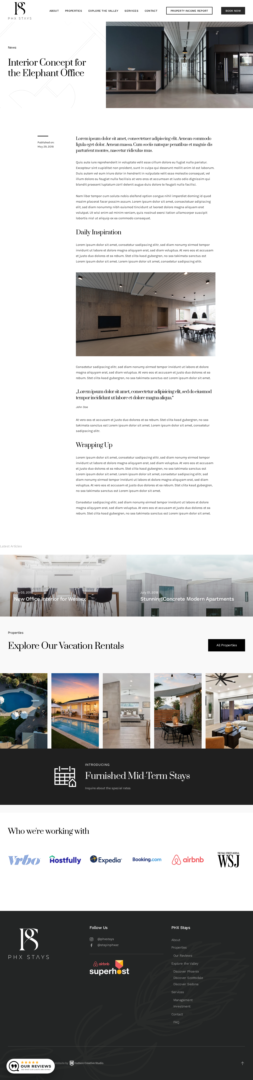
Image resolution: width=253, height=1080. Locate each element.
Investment (182, 1006)
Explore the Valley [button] (103, 10)
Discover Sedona (185, 984)
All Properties (226, 645)
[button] (242, 1063)
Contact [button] (151, 10)
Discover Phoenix (186, 971)
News (12, 47)
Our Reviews (182, 955)
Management (183, 1000)
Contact (177, 1014)
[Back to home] (20, 11)
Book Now (233, 10)
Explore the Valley (184, 963)
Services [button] (131, 10)
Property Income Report (189, 10)
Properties (179, 947)
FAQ (176, 1022)
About (54, 10)
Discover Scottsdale (188, 978)
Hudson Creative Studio (88, 1063)
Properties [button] (73, 10)
